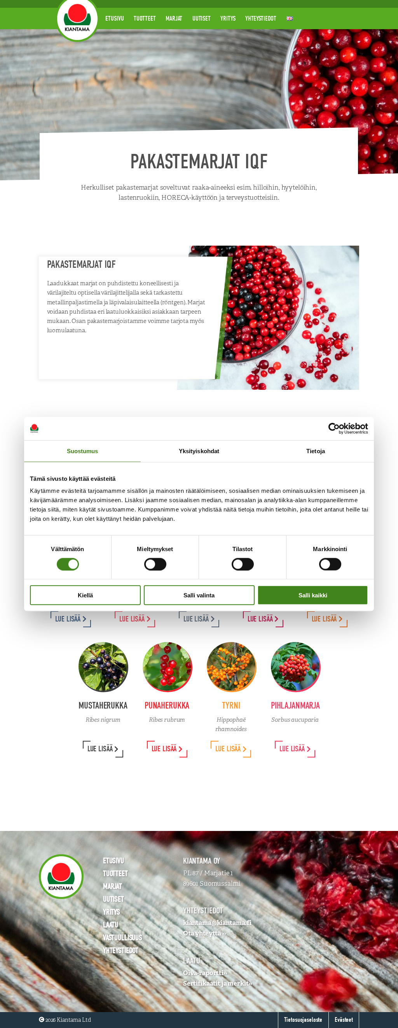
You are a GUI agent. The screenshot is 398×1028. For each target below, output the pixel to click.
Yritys (227, 18)
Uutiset (201, 18)
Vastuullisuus (122, 937)
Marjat (174, 18)
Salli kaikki (312, 595)
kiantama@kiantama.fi (217, 922)
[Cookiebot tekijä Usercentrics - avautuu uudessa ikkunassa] (334, 428)
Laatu (110, 924)
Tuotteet (145, 18)
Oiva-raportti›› (205, 973)
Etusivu (114, 18)
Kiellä (85, 595)
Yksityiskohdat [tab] (199, 450)
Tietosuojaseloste (303, 1019)
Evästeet (344, 1019)
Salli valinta (199, 595)
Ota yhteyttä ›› (204, 933)
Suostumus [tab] (82, 450)
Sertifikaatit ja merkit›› (218, 983)
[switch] (155, 564)
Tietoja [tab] (315, 450)
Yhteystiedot (260, 18)
